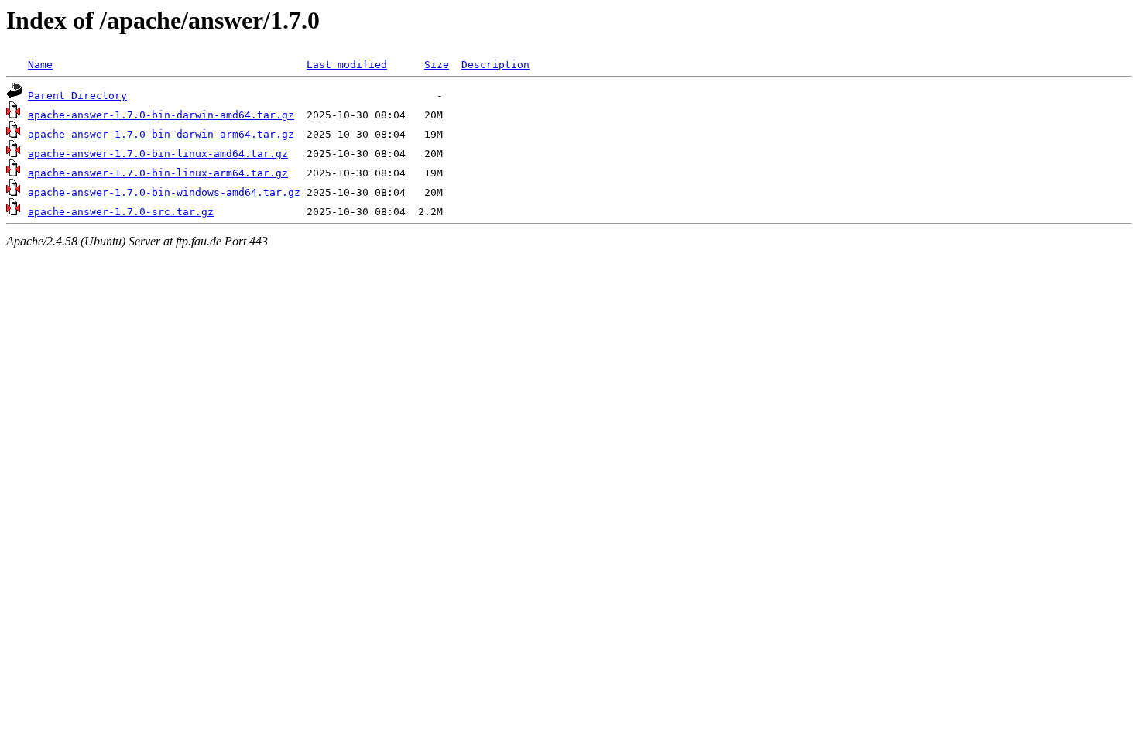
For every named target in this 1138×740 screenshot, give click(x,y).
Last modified (347, 64)
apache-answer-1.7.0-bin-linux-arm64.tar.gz (158, 173)
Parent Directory (77, 95)
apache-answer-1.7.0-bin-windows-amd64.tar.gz (164, 192)
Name (40, 64)
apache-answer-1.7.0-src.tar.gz (121, 212)
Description (495, 64)
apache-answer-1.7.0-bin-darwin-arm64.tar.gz (161, 134)
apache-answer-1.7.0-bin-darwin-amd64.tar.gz (161, 115)
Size (436, 64)
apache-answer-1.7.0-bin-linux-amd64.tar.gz (158, 153)
